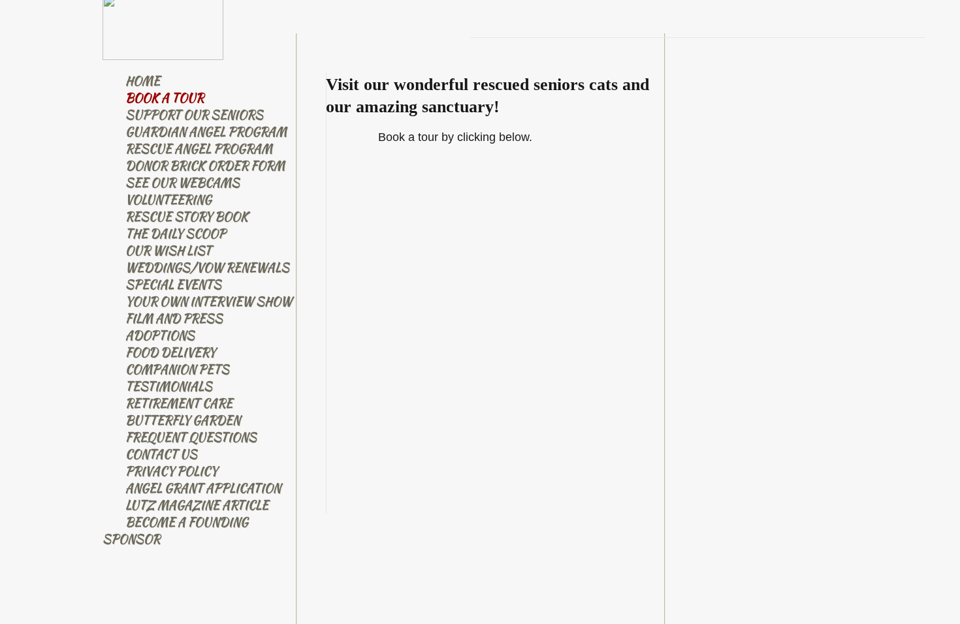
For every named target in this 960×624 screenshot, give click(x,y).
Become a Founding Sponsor (175, 530)
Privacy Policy (171, 471)
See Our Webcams (182, 182)
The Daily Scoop (175, 233)
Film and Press (174, 318)
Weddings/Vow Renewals (207, 267)
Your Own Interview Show (208, 301)
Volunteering (168, 199)
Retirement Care (178, 403)
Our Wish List (168, 250)
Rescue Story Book (186, 216)
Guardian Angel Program (206, 131)
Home (142, 80)
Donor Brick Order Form (205, 165)
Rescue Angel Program (198, 148)
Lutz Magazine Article (196, 505)
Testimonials (168, 386)
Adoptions (160, 335)
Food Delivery (170, 352)
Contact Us (161, 454)
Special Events (173, 284)
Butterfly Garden (182, 420)
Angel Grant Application (203, 488)
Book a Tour (164, 97)
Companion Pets (177, 369)
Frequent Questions (191, 437)
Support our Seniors (194, 114)
